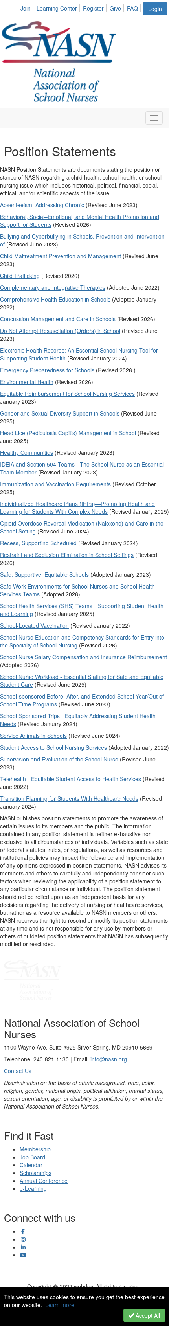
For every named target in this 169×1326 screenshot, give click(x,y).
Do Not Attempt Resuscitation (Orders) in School (60, 331)
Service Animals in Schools (33, 735)
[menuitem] (28, 7)
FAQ (132, 8)
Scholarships (35, 1173)
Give (115, 8)
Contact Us (17, 1071)
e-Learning (33, 1188)
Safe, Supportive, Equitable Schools (44, 574)
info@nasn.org (108, 1059)
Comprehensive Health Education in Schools (55, 299)
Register (93, 8)
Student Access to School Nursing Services (53, 747)
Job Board (32, 1157)
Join (25, 8)
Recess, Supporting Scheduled (38, 543)
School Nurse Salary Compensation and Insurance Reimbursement (83, 657)
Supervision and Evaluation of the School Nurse (59, 759)
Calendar (31, 1165)
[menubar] (81, 7)
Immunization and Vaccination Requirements (56, 484)
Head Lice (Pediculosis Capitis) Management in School (68, 433)
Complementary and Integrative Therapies (52, 287)
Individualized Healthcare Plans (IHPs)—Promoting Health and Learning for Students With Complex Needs (77, 507)
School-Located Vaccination (34, 625)
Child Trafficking (20, 276)
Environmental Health (26, 382)
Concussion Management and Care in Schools (58, 319)
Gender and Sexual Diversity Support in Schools (59, 413)
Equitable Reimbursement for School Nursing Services (67, 393)
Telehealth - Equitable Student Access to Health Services (70, 779)
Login (155, 9)
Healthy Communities (26, 452)
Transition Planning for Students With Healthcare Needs (69, 798)
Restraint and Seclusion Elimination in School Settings (67, 555)
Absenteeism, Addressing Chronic (42, 205)
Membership (35, 1149)
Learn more (59, 1305)
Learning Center (57, 8)
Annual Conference (44, 1180)
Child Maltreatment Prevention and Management (60, 256)
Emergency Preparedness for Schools (47, 370)
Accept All (147, 1315)
